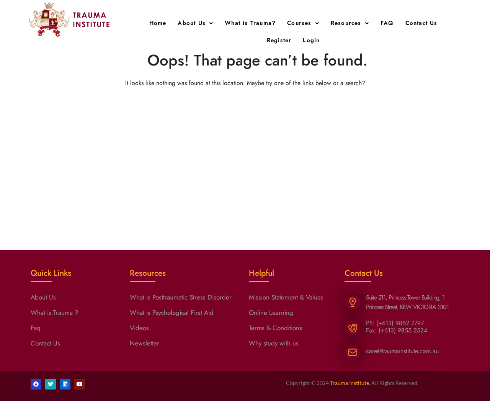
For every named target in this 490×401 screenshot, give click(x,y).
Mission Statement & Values (286, 297)
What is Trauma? (250, 23)
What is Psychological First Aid (172, 312)
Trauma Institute (349, 383)
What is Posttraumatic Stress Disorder (181, 297)
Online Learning (271, 312)
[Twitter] (50, 384)
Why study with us (274, 343)
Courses (299, 23)
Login (311, 40)
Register (279, 40)
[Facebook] (36, 384)
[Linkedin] (65, 384)
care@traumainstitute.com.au (402, 351)
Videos (139, 327)
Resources (346, 23)
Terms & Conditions (275, 327)
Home (158, 23)
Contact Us (421, 23)
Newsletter (144, 343)
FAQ (387, 23)
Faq (36, 327)
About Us (192, 23)
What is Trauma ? (54, 312)
